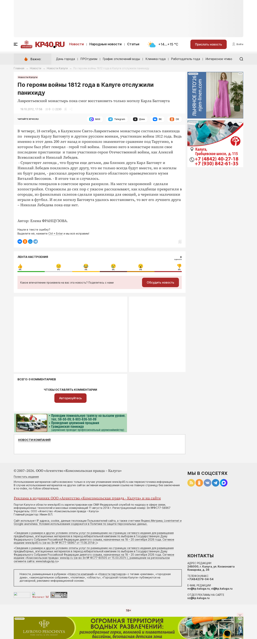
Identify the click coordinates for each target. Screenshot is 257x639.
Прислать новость (208, 44)
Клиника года (155, 59)
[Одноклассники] (25, 241)
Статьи (133, 44)
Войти (239, 44)
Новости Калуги (57, 68)
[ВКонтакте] (19, 241)
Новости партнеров (112, 574)
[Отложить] (65, 109)
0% (20, 270)
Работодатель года (185, 59)
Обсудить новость (160, 282)
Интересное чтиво (218, 59)
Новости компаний (34, 440)
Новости (76, 44)
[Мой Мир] (30, 241)
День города (65, 59)
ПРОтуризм (88, 59)
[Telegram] (35, 241)
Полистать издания (26, 476)
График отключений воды (121, 59)
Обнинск (26, 46)
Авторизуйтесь (70, 398)
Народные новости (105, 44)
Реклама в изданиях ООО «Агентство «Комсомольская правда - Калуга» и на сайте (87, 498)
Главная (19, 68)
